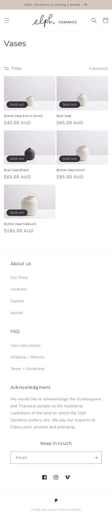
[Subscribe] (95, 458)
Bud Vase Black (16, 170)
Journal (16, 312)
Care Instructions (25, 345)
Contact (17, 301)
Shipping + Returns (27, 357)
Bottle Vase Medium (20, 224)
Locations (18, 289)
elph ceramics (49, 509)
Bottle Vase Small (71, 170)
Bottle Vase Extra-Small (23, 116)
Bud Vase (64, 116)
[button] (6, 20)
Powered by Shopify (69, 509)
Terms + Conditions (27, 368)
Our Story (19, 277)
